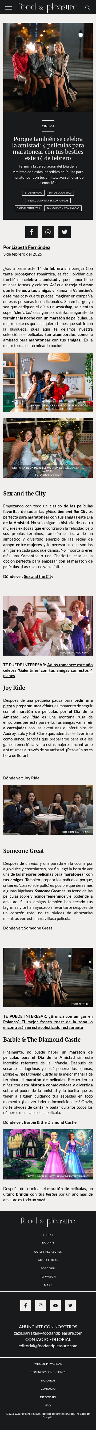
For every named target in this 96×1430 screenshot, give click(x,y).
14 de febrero (33, 192)
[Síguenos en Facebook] (25, 1305)
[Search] (87, 7)
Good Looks (48, 1259)
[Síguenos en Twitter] (70, 1305)
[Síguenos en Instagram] (40, 1305)
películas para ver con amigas (48, 200)
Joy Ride (31, 777)
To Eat (48, 1234)
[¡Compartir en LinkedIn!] (48, 232)
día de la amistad (60, 192)
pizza (7, 705)
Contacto (48, 1388)
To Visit (48, 1243)
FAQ (48, 1405)
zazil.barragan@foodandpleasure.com (48, 1332)
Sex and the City (38, 576)
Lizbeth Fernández (30, 247)
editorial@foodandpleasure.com (48, 1345)
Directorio (48, 1397)
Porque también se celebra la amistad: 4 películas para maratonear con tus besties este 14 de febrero (48, 148)
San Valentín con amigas (63, 208)
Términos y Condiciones (48, 1372)
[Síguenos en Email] (55, 1305)
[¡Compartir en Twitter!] (64, 232)
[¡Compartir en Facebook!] (31, 232)
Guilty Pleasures (48, 1251)
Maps (48, 1285)
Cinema (48, 126)
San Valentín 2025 (28, 208)
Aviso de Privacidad (48, 1363)
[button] (8, 7)
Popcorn (48, 1268)
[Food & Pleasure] (48, 6)
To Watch (48, 1276)
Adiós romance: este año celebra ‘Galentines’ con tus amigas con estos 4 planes (48, 670)
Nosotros (48, 1380)
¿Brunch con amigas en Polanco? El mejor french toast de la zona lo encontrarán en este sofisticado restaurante (48, 1022)
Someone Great (38, 927)
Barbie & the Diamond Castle (50, 1122)
